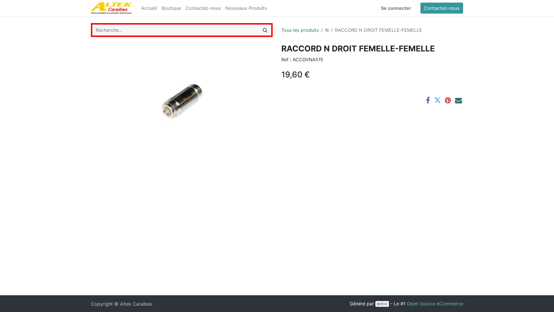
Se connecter (396, 8)
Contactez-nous (441, 8)
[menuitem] (149, 8)
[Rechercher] (265, 30)
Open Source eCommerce (435, 304)
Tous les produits (300, 30)
